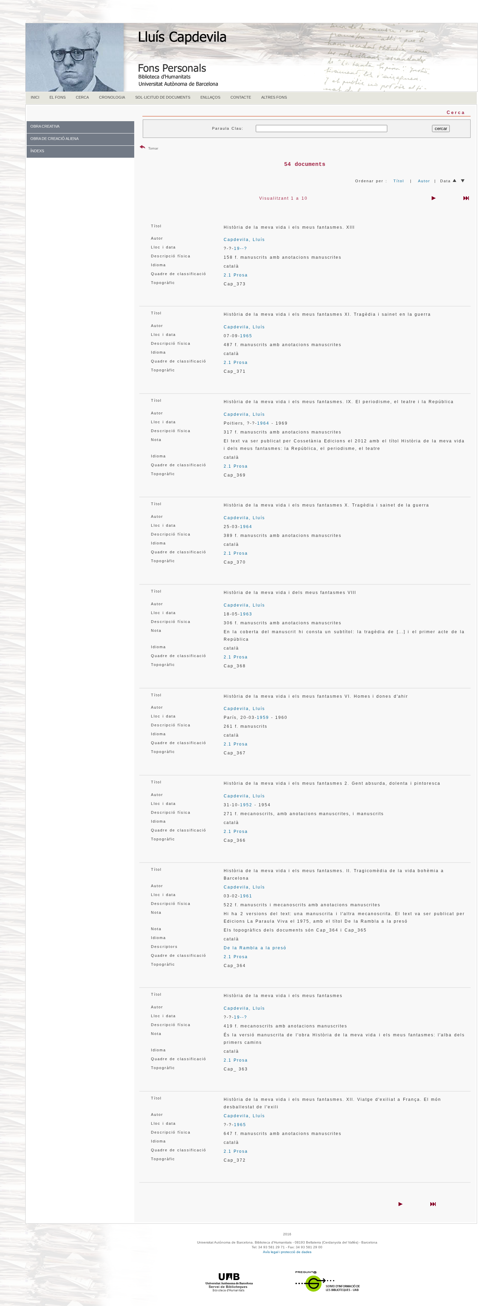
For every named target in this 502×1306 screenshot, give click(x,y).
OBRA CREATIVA (44, 126)
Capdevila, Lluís (244, 239)
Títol (398, 181)
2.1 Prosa (236, 275)
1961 (246, 896)
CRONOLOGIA (112, 97)
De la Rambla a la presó (255, 948)
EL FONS (58, 97)
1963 (246, 614)
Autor (424, 181)
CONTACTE (241, 97)
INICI (35, 97)
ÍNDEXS (37, 151)
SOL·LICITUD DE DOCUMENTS (162, 97)
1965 (246, 335)
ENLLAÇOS (210, 97)
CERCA (82, 97)
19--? (240, 248)
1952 (246, 805)
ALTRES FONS (274, 97)
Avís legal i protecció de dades (287, 1252)
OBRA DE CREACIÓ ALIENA (54, 139)
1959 (263, 717)
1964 (263, 423)
